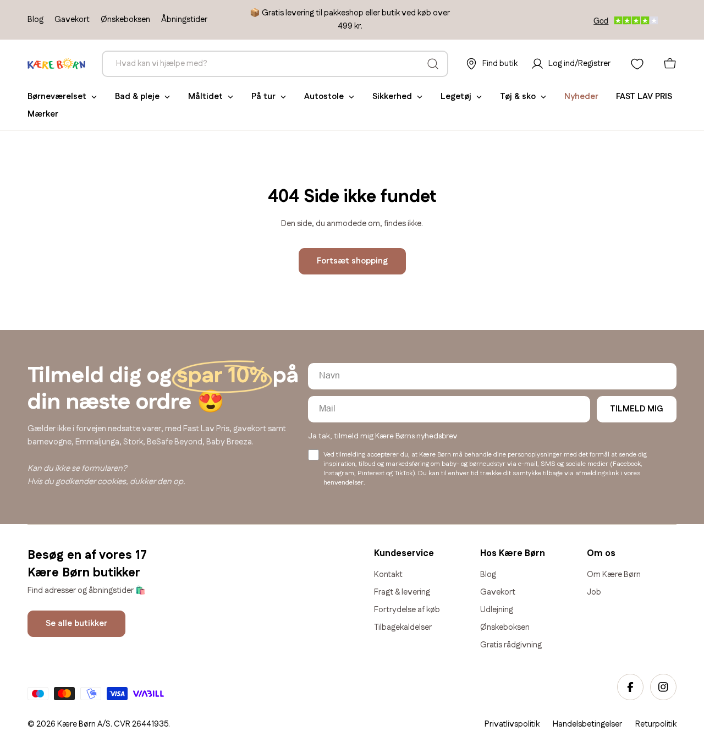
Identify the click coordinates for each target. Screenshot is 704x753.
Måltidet (205, 96)
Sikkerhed (392, 96)
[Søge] (432, 63)
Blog (35, 19)
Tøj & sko (518, 96)
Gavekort (72, 19)
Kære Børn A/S (84, 724)
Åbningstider (184, 19)
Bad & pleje (137, 96)
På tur (263, 96)
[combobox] (275, 64)
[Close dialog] (691, 483)
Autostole (324, 96)
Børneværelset (57, 96)
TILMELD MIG (636, 409)
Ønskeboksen (125, 19)
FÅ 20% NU (525, 658)
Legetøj (456, 96)
